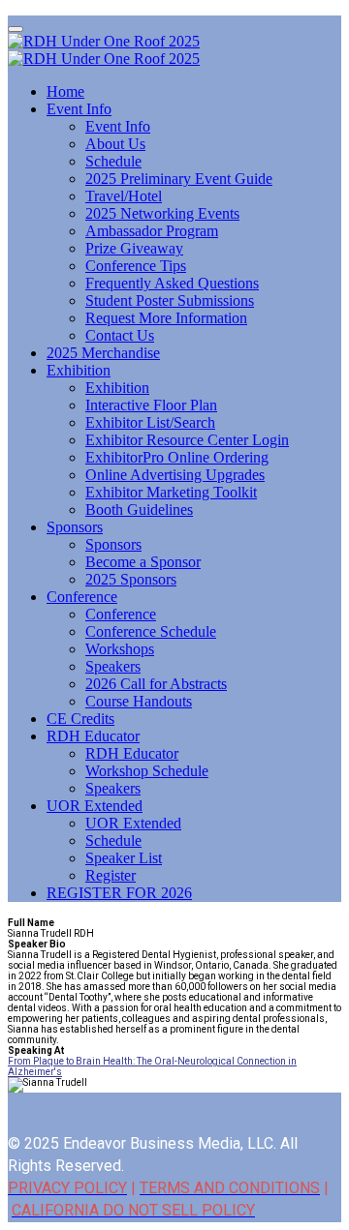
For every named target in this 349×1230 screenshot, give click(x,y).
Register (110, 875)
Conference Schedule (150, 631)
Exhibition (79, 370)
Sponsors (75, 527)
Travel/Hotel (123, 196)
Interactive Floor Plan (151, 405)
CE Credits (80, 718)
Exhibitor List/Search (150, 422)
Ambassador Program (151, 231)
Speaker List (123, 858)
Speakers (113, 666)
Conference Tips (135, 265)
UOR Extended (95, 805)
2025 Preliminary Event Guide (178, 178)
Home (65, 91)
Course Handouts (138, 701)
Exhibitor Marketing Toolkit (171, 492)
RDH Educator (93, 736)
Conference (82, 596)
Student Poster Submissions (169, 300)
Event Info (79, 109)
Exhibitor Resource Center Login (187, 440)
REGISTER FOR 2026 (119, 893)
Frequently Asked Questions (172, 283)
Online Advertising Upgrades (175, 474)
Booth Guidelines (139, 509)
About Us (115, 143)
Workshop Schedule (146, 771)
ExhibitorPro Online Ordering (177, 457)
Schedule (113, 161)
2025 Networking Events (162, 213)
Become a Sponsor (143, 562)
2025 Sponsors (130, 579)
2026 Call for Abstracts (156, 683)
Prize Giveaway (134, 248)
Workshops (119, 649)
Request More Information (166, 318)
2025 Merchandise (103, 353)
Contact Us (119, 335)
